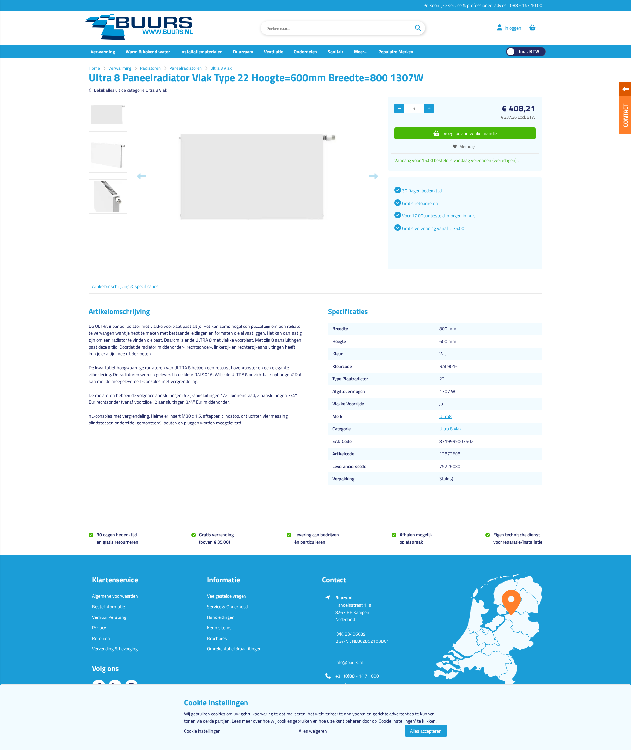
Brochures (217, 638)
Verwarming (103, 51)
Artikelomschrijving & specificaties (125, 286)
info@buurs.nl (349, 662)
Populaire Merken (395, 51)
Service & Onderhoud (227, 606)
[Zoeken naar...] (418, 28)
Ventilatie (273, 51)
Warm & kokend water (148, 51)
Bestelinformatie (108, 606)
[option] (108, 114)
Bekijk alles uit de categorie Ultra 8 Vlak (130, 90)
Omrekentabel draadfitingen (234, 648)
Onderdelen (305, 51)
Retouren (101, 638)
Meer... (361, 51)
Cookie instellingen (202, 730)
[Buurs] (139, 28)
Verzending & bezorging (115, 648)
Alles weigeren (313, 730)
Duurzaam (243, 51)
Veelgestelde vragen (226, 596)
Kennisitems (219, 627)
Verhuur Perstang (109, 617)
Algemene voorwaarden (115, 596)
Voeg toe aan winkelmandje (470, 133)
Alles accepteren (426, 730)
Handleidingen (221, 617)
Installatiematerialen (201, 51)
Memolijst (468, 146)
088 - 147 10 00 (526, 5)
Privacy (99, 627)
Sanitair (335, 51)
